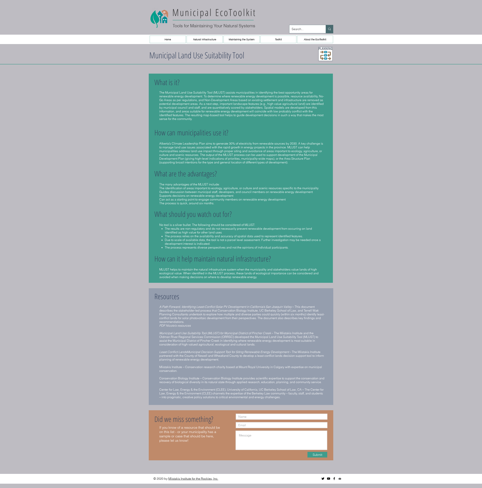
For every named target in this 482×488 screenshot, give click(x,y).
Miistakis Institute (170, 367)
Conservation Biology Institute (179, 378)
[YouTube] (328, 478)
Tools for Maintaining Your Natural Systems (214, 25)
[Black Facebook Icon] (334, 478)
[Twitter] (323, 478)
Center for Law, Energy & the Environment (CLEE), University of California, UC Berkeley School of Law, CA (230, 389)
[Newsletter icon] (340, 478)
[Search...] (329, 29)
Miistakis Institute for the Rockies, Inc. (193, 478)
